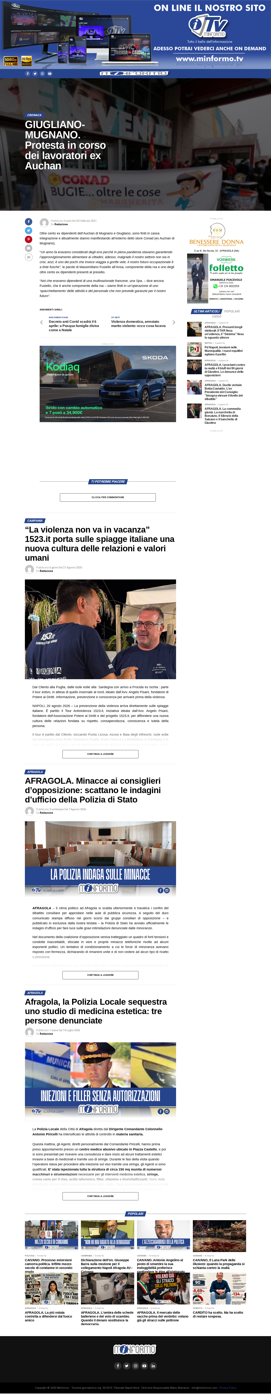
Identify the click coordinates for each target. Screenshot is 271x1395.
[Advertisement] (108, 448)
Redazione (61, 224)
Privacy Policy (228, 1387)
